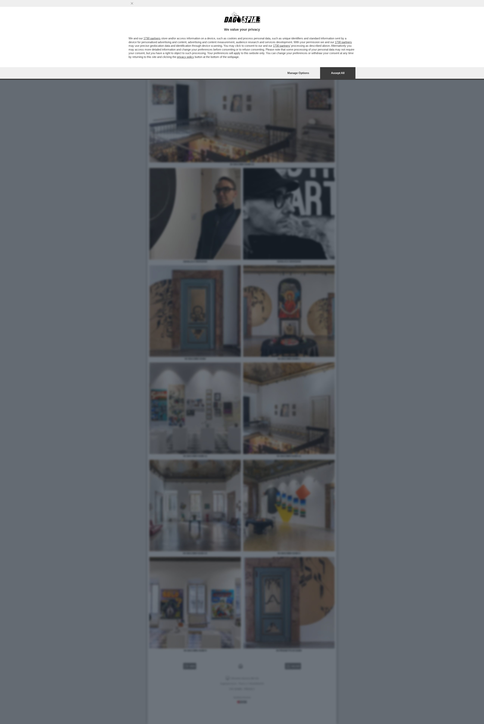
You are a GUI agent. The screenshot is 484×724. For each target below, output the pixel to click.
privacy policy (185, 56)
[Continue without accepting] (132, 3)
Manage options (298, 73)
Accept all (337, 73)
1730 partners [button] (152, 38)
